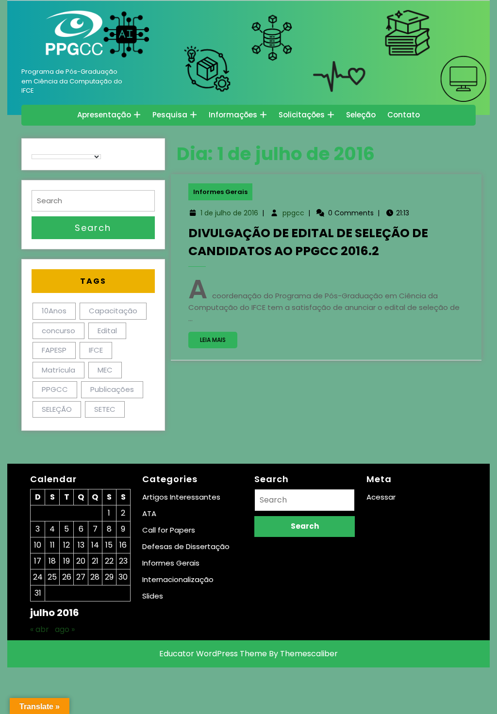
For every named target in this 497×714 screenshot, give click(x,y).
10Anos (54, 311)
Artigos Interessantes (181, 497)
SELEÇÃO (57, 409)
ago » (65, 629)
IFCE (96, 350)
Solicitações (302, 115)
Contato (403, 115)
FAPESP (54, 350)
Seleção (361, 115)
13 (81, 545)
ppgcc (293, 213)
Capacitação (113, 311)
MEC (105, 370)
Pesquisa (169, 115)
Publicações (112, 389)
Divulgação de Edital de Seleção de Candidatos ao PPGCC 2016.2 (308, 242)
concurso (58, 330)
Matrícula (58, 370)
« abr (39, 629)
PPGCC (55, 389)
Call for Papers (168, 530)
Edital (107, 330)
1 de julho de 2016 (229, 213)
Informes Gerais (220, 191)
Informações (233, 115)
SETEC (105, 409)
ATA (149, 513)
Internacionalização (178, 579)
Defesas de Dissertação (186, 546)
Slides (152, 596)
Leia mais (218, 341)
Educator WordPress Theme (213, 653)
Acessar (381, 497)
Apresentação (104, 115)
